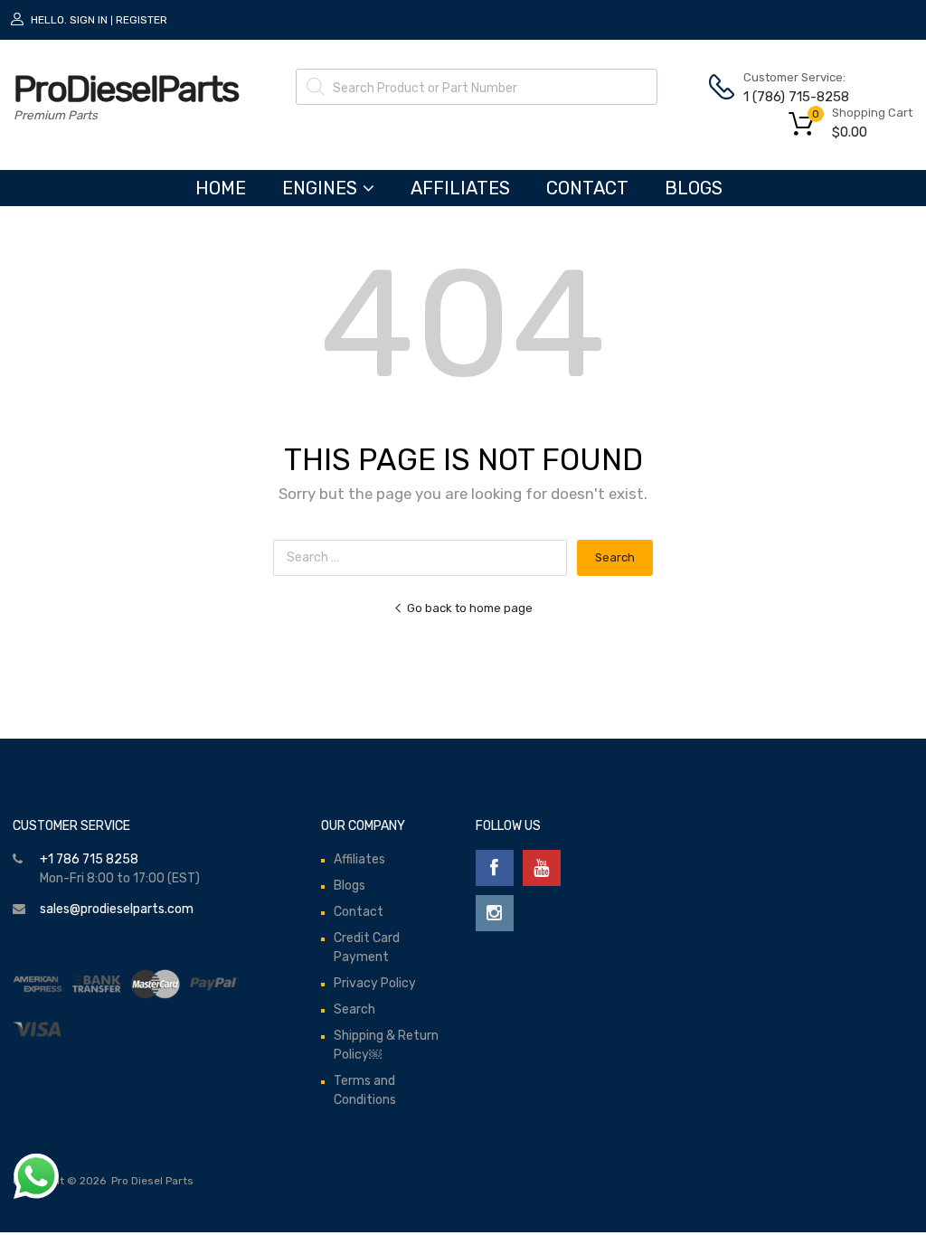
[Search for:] (425, 557)
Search (354, 1009)
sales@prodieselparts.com (117, 909)
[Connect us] (495, 868)
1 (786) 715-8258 (787, 97)
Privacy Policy (375, 983)
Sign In (89, 20)
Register (141, 20)
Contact (587, 188)
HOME (220, 188)
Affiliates (460, 188)
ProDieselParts (126, 89)
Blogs (694, 188)
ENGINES (319, 188)
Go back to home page (470, 608)
